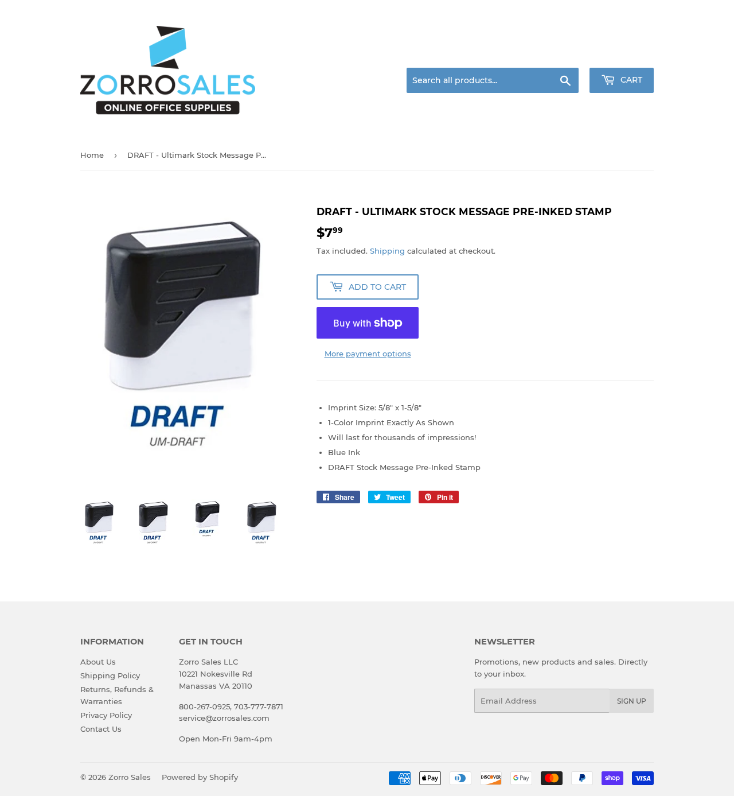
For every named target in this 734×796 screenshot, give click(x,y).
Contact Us (101, 728)
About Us (98, 661)
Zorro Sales (129, 777)
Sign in (563, 54)
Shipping (387, 250)
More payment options (368, 353)
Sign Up (631, 701)
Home (92, 155)
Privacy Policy (106, 715)
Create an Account (622, 54)
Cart (630, 80)
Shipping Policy (110, 675)
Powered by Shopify (200, 777)
